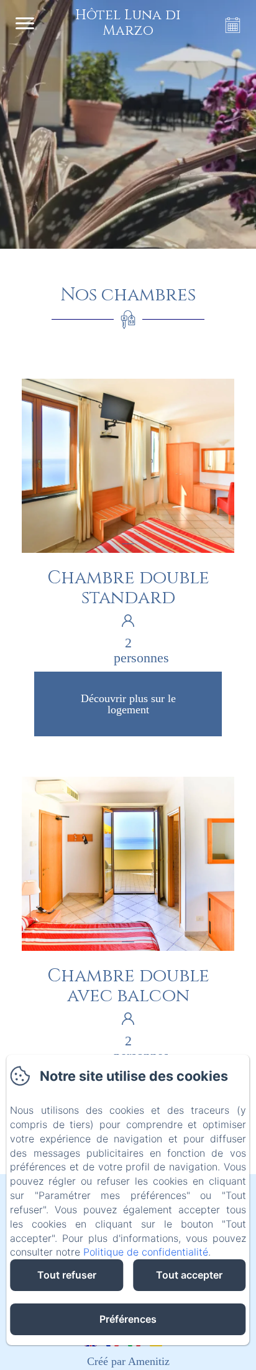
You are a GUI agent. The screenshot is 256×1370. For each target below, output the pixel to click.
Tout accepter (189, 1275)
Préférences (128, 1319)
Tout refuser (66, 1275)
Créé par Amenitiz (128, 1361)
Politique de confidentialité (145, 1252)
